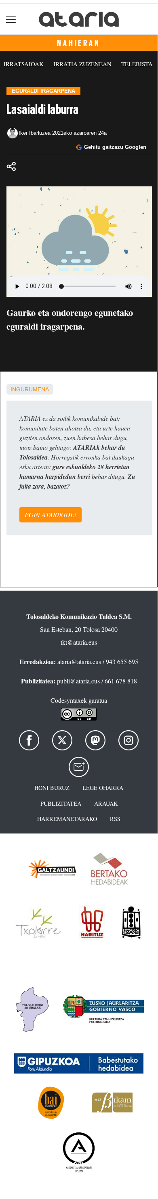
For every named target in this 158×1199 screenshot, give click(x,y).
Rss (115, 819)
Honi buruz (52, 788)
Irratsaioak (24, 64)
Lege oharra (102, 788)
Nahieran (78, 43)
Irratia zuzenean (82, 64)
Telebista (137, 64)
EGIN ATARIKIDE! (50, 514)
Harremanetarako (67, 819)
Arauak (106, 803)
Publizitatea (60, 803)
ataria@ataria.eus (79, 661)
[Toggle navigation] (11, 19)
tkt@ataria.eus (79, 642)
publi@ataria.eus (78, 681)
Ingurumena (30, 389)
